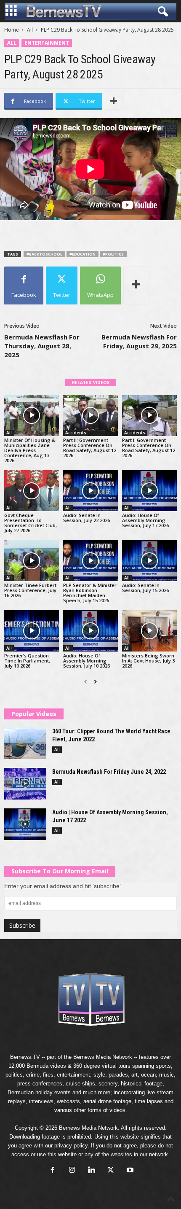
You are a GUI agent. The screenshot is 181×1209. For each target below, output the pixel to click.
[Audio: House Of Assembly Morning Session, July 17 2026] (149, 490)
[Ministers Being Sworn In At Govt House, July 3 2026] (149, 630)
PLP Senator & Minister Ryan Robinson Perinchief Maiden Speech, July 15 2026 (90, 592)
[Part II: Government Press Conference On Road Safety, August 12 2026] (90, 415)
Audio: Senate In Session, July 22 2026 (86, 517)
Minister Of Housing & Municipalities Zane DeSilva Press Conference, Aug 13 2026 (30, 450)
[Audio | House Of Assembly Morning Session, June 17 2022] (25, 824)
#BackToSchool (44, 254)
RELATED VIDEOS (90, 382)
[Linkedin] (91, 1171)
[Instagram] (72, 1171)
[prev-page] (86, 681)
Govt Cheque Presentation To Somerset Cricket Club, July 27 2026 (30, 522)
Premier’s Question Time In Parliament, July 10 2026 (27, 660)
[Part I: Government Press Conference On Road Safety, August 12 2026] (149, 415)
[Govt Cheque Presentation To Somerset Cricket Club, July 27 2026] (31, 490)
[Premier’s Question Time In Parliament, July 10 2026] (31, 630)
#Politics (113, 254)
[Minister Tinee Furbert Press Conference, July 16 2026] (31, 560)
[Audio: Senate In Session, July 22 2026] (90, 490)
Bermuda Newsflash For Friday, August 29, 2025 (139, 341)
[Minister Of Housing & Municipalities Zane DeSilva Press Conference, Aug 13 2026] (31, 415)
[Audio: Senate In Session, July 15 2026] (149, 560)
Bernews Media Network (102, 1057)
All (30, 29)
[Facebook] (52, 1171)
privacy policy (71, 1145)
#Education (82, 254)
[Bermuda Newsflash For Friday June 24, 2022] (25, 784)
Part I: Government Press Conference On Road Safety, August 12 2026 (148, 447)
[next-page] (95, 681)
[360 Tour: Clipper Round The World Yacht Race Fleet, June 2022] (25, 743)
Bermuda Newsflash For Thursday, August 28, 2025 (42, 346)
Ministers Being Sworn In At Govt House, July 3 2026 (148, 660)
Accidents (75, 433)
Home (11, 29)
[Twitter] (110, 1171)
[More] (113, 101)
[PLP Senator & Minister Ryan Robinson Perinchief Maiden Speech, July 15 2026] (90, 560)
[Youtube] (129, 1171)
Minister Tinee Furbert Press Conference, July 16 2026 (30, 590)
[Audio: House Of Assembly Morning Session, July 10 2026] (90, 630)
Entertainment (46, 42)
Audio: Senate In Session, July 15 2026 (145, 587)
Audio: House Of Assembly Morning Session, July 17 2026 (145, 520)
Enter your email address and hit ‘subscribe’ (62, 886)
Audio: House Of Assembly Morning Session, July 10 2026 (86, 660)
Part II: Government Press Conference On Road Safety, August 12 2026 (89, 447)
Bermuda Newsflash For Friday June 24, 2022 (109, 771)
